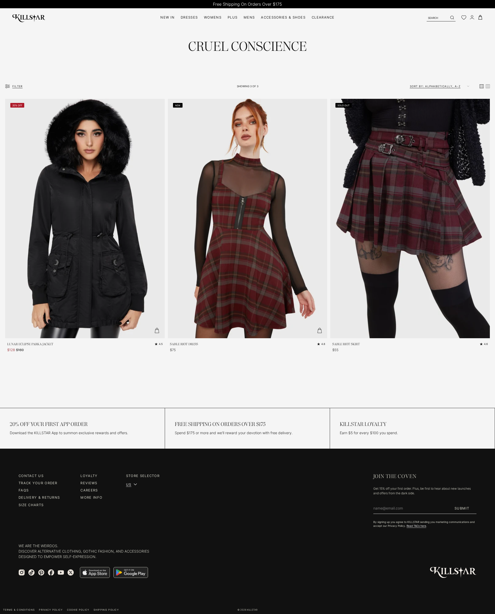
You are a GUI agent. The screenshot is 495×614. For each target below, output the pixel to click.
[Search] (452, 17)
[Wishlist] (463, 17)
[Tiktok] (31, 572)
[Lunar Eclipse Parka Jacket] (85, 218)
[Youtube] (61, 572)
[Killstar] (453, 572)
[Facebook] (51, 572)
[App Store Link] (95, 572)
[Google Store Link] (130, 572)
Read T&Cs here (416, 525)
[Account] (472, 17)
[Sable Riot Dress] (247, 218)
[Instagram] (22, 572)
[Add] (157, 330)
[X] (71, 572)
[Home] (28, 17)
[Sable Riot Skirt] (410, 218)
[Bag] (480, 17)
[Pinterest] (41, 572)
